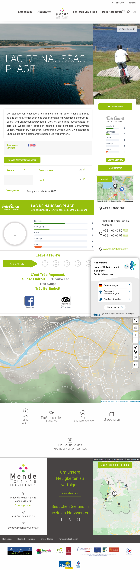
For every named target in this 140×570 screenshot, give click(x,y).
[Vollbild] (135, 320)
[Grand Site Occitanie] (68, 551)
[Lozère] (59, 551)
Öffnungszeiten (23, 505)
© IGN (113, 401)
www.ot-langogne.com (115, 248)
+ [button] (136, 335)
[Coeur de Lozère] (44, 551)
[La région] (98, 551)
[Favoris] (124, 12)
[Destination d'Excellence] (129, 551)
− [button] (136, 340)
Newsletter (70, 493)
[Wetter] (119, 11)
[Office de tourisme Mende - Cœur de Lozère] (62, 13)
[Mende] (66, 564)
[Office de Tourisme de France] (78, 564)
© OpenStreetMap (122, 401)
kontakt (132, 3)
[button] (128, 11)
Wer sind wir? (118, 3)
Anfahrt (104, 179)
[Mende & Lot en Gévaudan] (20, 551)
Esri (108, 401)
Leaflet (103, 401)
